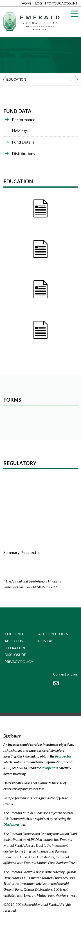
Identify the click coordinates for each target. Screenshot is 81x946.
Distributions (23, 153)
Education (16, 79)
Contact (47, 641)
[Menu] (74, 14)
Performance (23, 119)
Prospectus (63, 756)
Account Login (53, 634)
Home (26, 3)
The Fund (13, 634)
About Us (13, 641)
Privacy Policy (18, 661)
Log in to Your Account (56, 3)
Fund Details (23, 142)
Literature (15, 648)
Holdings (20, 130)
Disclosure (15, 654)
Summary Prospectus (21, 552)
